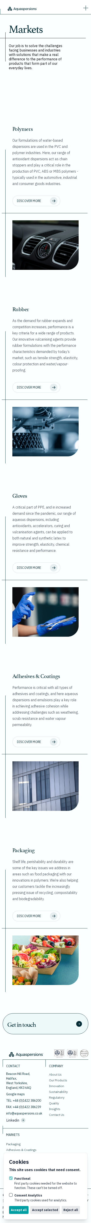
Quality (54, 1103)
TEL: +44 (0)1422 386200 (23, 1101)
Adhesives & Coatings (21, 1150)
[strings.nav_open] (84, 7)
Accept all (19, 1210)
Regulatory (56, 1097)
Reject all (70, 1210)
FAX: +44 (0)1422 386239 (23, 1107)
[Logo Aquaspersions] (22, 8)
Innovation (56, 1086)
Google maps (15, 1094)
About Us (55, 1074)
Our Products (58, 1080)
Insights (54, 1109)
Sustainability (58, 1092)
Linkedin (12, 1120)
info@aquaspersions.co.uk (24, 1113)
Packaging (13, 1144)
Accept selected (45, 1210)
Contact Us (56, 1115)
